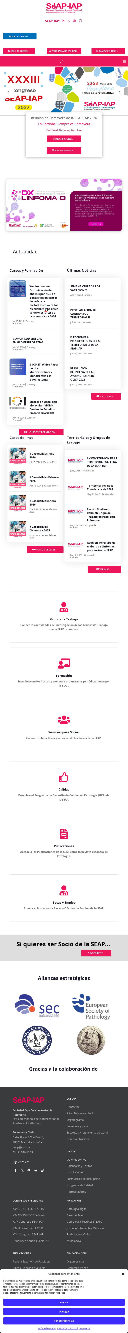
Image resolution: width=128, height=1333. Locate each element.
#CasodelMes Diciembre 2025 (40, 528)
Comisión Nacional (78, 1139)
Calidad (64, 789)
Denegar (64, 1311)
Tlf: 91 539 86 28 (23, 1152)
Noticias (88, 294)
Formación (64, 676)
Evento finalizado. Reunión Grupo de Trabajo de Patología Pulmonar (101, 514)
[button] (123, 1274)
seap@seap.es (21, 1147)
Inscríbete (96, 953)
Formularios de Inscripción (83, 1179)
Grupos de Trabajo (64, 619)
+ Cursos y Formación (41, 432)
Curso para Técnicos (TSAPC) (85, 1221)
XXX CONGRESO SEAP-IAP (28, 1215)
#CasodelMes (49, 462)
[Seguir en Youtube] (29, 1170)
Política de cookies (47, 1328)
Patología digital (77, 1209)
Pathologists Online (79, 1234)
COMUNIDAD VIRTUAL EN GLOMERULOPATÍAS (28, 340)
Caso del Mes (75, 1215)
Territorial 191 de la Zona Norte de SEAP (100, 487)
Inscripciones (64, 138)
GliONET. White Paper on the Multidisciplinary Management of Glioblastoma (44, 372)
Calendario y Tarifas (79, 1166)
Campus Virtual (108, 50)
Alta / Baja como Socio (80, 1113)
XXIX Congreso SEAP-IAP (28, 1221)
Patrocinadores (76, 1192)
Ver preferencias (64, 1320)
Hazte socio (20, 36)
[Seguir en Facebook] (15, 1170)
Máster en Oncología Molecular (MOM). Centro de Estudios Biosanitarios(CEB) (44, 407)
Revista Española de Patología (31, 1261)
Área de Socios (19, 50)
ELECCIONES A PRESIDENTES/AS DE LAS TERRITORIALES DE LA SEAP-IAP (85, 342)
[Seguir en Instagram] (42, 1170)
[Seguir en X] (22, 1170)
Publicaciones (64, 846)
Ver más (104, 569)
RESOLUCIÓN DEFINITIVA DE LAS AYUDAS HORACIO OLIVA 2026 (82, 374)
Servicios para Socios (64, 732)
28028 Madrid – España (27, 1142)
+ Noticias (106, 396)
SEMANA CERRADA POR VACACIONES (85, 288)
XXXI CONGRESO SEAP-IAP (29, 1209)
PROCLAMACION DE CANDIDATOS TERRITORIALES (83, 313)
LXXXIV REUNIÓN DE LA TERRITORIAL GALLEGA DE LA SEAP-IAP (102, 462)
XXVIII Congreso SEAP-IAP (29, 1228)
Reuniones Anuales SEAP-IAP (31, 1241)
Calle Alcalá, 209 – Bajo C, (28, 1137)
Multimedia (74, 1241)
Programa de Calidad (80, 1185)
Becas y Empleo (64, 902)
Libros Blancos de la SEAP (29, 1268)
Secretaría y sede (77, 1126)
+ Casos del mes (45, 549)
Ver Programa (64, 150)
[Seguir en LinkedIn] (35, 1170)
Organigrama (75, 1120)
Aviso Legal (85, 1328)
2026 (32, 511)
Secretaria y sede (77, 1268)
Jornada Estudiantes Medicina (85, 1228)
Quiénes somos (76, 1159)
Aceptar (64, 1302)
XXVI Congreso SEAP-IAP (28, 1234)
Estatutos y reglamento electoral (87, 1132)
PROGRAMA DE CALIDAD (64, 50)
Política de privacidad (67, 1328)
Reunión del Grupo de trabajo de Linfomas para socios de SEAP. (101, 546)
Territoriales (88, 470)
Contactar (73, 1107)
